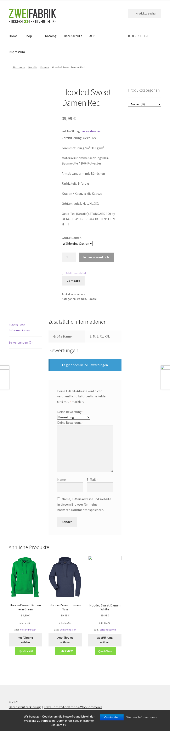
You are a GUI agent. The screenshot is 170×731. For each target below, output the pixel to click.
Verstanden (111, 717)
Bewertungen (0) (21, 342)
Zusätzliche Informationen (19, 327)
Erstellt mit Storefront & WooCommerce (73, 707)
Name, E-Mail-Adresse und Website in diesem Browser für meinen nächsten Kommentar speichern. (84, 504)
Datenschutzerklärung (25, 707)
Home (13, 36)
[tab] (25, 327)
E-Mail (92, 479)
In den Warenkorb (96, 257)
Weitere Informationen (141, 717)
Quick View (26, 651)
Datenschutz (73, 36)
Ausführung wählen (25, 640)
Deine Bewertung (70, 412)
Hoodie (32, 67)
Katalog (51, 36)
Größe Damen (71, 238)
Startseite (18, 67)
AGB (92, 36)
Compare (73, 280)
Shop (28, 36)
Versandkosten (91, 131)
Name (62, 479)
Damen (44, 67)
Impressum (17, 52)
